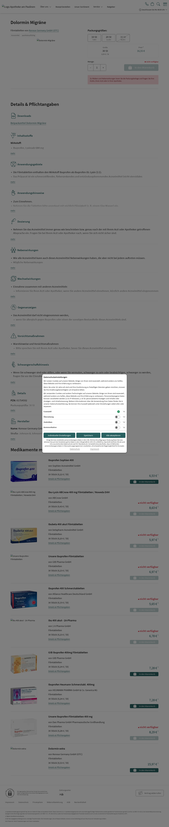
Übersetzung (49, 417)
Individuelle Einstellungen (59, 435)
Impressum (94, 449)
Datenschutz (75, 449)
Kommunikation (50, 427)
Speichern (88, 435)
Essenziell (47, 411)
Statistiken (48, 422)
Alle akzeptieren (113, 435)
